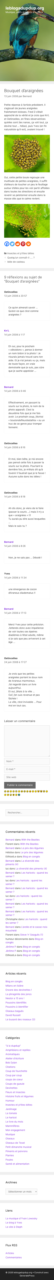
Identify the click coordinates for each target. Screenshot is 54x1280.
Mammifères (12, 1126)
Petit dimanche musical (18, 1147)
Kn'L (6, 330)
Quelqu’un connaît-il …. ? (21, 257)
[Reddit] (17, 243)
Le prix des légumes (32, 848)
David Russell (13, 1015)
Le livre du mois (14, 1121)
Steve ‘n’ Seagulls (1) (31, 934)
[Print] (28, 243)
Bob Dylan (11, 1062)
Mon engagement (15, 1130)
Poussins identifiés (16, 1002)
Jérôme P (11, 946)
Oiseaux (10, 1138)
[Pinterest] (23, 243)
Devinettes (11, 1088)
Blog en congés (31, 856)
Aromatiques (13, 1054)
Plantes (10, 1155)
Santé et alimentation (17, 1163)
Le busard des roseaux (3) (20, 1019)
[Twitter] (12, 243)
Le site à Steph (14, 1227)
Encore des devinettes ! (19, 989)
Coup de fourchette (16, 1071)
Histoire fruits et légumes (20, 1096)
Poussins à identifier (17, 1006)
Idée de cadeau (16, 261)
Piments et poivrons (17, 1151)
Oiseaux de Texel (15, 1142)
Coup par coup (14, 1075)
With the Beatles (30, 839)
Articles (10, 1253)
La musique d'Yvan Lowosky (21, 1218)
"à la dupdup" (13, 1045)
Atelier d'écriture (15, 1058)
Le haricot (11, 1117)
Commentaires (14, 1257)
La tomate (11, 1113)
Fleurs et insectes (15, 1092)
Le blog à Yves (14, 1222)
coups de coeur (14, 1079)
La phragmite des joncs (19, 994)
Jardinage (11, 1109)
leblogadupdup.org (25, 8)
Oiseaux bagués (15, 1011)
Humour (10, 1100)
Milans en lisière (14, 985)
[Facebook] (6, 243)
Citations (10, 1067)
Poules (9, 1159)
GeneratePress (27, 1275)
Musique (10, 1134)
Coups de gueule (15, 1083)
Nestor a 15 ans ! (15, 998)
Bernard (8, 387)
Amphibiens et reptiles (18, 1050)
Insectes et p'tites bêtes (20, 253)
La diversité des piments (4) (31, 868)
